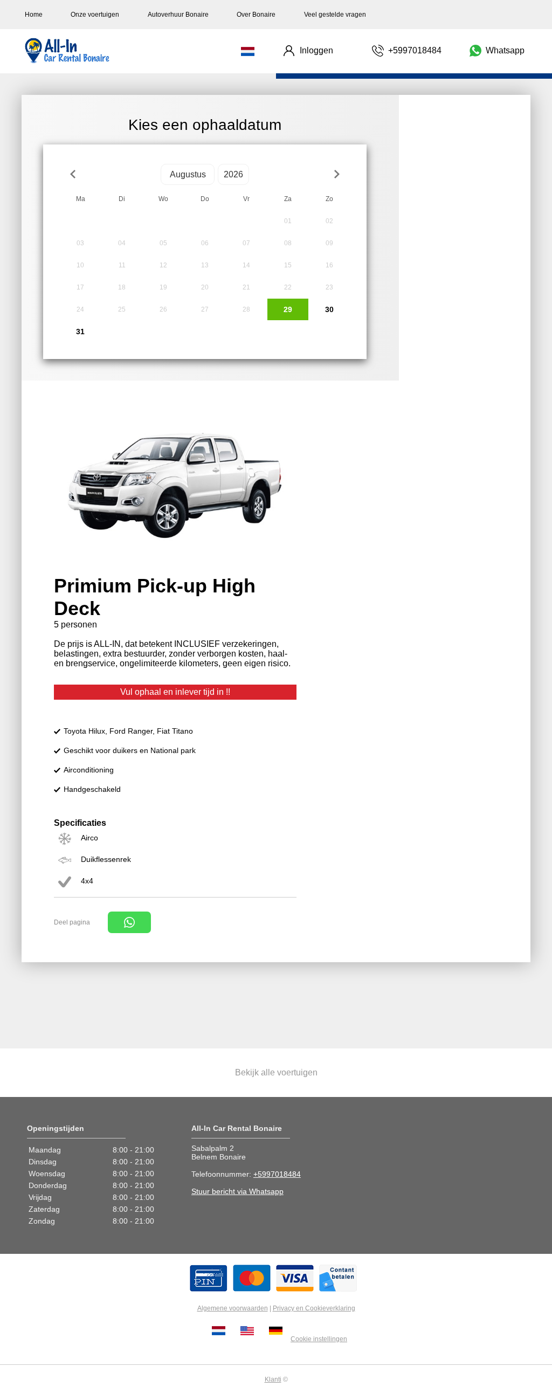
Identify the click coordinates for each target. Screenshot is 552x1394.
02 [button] (329, 221)
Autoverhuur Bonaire (178, 14)
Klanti (273, 1379)
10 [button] (80, 265)
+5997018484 (277, 1174)
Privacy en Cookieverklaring (314, 1308)
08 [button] (288, 243)
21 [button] (246, 287)
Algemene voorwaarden (232, 1308)
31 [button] (80, 331)
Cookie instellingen (319, 1339)
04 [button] (122, 243)
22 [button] (288, 287)
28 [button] (246, 309)
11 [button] (122, 265)
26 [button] (163, 309)
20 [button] (205, 287)
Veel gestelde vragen (335, 14)
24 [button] (80, 309)
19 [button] (163, 287)
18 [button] (122, 287)
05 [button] (163, 243)
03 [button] (80, 243)
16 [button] (329, 265)
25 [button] (122, 309)
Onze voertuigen (95, 14)
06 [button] (205, 243)
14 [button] (246, 265)
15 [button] (288, 265)
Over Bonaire (256, 14)
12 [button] (163, 265)
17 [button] (80, 287)
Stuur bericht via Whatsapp (237, 1191)
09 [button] (329, 243)
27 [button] (205, 309)
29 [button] (288, 309)
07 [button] (246, 243)
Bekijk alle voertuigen (276, 1072)
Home (34, 14)
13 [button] (205, 265)
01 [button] (288, 221)
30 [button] (329, 309)
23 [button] (329, 287)
